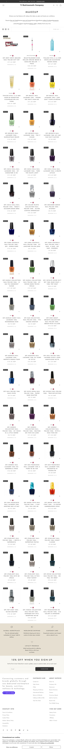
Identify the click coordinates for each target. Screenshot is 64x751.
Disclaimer (5, 726)
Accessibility (5, 723)
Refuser (51, 747)
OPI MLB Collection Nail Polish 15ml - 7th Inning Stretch (32, 320)
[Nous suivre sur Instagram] (11, 730)
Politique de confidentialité (47, 743)
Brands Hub (52, 700)
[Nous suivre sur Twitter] (7, 730)
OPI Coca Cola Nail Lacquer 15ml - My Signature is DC (12, 171)
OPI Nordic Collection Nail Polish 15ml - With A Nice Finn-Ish (52, 430)
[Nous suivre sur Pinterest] (15, 730)
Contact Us (35, 681)
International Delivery (38, 692)
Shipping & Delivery (38, 690)
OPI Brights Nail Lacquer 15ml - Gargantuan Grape (11, 135)
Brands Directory (53, 690)
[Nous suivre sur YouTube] (19, 730)
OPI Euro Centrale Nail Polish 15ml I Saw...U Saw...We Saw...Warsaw (52, 245)
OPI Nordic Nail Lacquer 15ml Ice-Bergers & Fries (12, 466)
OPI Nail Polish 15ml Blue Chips (12, 392)
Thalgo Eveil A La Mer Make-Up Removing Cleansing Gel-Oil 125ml (12, 98)
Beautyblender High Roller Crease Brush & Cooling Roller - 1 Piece (32, 60)
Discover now (41, 1)
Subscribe (44, 669)
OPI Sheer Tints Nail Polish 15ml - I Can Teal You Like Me (32, 504)
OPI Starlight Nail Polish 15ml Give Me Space (12, 576)
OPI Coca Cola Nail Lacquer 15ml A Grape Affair (52, 171)
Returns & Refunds (37, 695)
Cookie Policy (5, 718)
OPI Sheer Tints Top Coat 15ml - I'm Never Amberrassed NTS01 (52, 504)
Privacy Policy (5, 715)
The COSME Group (54, 703)
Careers (51, 692)
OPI (11, 55)
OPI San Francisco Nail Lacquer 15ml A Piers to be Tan (32, 466)
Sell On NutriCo (53, 698)
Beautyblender (31, 55)
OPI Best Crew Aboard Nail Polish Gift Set (12, 59)
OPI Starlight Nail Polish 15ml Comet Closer (52, 540)
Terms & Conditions (7, 712)
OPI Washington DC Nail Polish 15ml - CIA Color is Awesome (52, 611)
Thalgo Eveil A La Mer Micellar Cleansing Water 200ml (52, 60)
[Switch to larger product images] (3, 29)
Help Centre (36, 684)
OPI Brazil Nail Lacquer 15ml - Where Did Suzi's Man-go (32, 97)
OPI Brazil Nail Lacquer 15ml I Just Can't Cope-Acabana (52, 97)
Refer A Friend (53, 720)
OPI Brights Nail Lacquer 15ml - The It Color (32, 135)
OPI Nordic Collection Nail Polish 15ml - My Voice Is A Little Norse (12, 430)
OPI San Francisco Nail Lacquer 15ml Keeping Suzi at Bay (11, 504)
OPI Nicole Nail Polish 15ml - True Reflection (52, 392)
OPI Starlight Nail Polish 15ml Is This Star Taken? (32, 576)
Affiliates (52, 718)
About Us (51, 681)
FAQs (34, 687)
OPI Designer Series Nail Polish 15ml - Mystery (52, 206)
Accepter (31, 747)
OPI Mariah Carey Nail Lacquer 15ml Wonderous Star (12, 320)
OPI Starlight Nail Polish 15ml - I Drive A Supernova (12, 540)
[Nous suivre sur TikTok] (23, 730)
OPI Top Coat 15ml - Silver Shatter (11, 610)
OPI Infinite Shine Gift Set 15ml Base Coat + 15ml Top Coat (52, 282)
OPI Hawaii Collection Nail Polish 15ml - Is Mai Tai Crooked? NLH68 (12, 283)
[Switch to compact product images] (8, 29)
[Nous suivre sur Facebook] (3, 730)
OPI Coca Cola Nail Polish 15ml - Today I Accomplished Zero (11, 206)
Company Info (52, 684)
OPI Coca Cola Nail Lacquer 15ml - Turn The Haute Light (32, 171)
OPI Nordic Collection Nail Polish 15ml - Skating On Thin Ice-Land (32, 430)
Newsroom (52, 687)
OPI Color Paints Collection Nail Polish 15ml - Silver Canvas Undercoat (32, 207)
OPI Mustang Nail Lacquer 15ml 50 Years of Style (32, 357)
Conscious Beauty (53, 695)
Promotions (52, 715)
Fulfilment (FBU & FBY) (38, 698)
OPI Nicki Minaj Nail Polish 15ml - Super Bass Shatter (32, 393)
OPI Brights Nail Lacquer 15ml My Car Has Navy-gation (52, 135)
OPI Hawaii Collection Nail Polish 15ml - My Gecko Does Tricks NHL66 (32, 283)
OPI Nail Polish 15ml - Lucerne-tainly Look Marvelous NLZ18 (52, 357)
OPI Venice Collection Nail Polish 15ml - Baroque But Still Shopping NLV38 (32, 612)
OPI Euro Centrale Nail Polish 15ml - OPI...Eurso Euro (11, 244)
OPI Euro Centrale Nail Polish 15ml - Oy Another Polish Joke (31, 244)
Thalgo (51, 55)
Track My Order (37, 700)
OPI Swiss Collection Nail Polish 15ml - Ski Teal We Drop (52, 576)
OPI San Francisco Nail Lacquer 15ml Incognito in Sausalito (52, 467)
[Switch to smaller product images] (5, 29)
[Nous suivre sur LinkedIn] (27, 730)
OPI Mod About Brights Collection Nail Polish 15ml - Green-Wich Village (52, 320)
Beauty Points (53, 712)
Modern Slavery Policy (8, 720)
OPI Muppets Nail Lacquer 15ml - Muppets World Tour (12, 357)
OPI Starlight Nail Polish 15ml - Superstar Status (32, 540)
